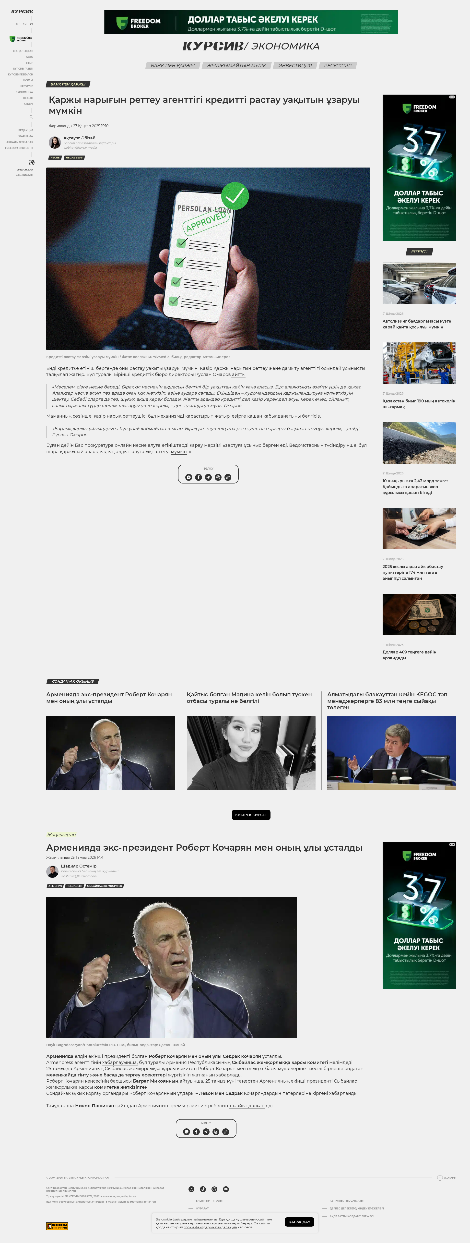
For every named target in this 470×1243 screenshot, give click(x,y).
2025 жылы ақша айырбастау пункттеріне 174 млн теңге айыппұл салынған (413, 572)
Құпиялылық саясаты (347, 1200)
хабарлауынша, (120, 1062)
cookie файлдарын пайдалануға (210, 1227)
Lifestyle (26, 86)
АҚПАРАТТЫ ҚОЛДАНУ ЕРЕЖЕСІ (352, 1216)
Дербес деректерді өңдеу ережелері (357, 1208)
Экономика (24, 92)
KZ (31, 24)
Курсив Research (20, 74)
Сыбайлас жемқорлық (104, 886)
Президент (74, 886)
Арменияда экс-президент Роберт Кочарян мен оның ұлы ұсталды (109, 697)
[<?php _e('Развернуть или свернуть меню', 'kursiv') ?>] (32, 162)
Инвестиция (295, 65)
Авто (29, 57)
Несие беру (74, 157)
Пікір (29, 62)
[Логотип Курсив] (22, 11)
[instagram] (191, 1189)
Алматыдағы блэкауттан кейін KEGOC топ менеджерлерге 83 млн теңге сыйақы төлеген (387, 701)
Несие (55, 157)
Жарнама (25, 136)
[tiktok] (203, 1189)
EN (24, 24)
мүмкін (179, 451)
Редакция (25, 130)
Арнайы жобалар (19, 142)
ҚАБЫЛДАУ (299, 1222)
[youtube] (226, 1189)
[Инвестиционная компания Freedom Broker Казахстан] (21, 39)
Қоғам (28, 80)
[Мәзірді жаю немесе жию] (31, 117)
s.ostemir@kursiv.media (78, 876)
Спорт (28, 104)
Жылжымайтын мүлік (237, 65)
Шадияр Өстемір (78, 866)
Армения (55, 886)
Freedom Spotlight (19, 148)
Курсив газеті (23, 68)
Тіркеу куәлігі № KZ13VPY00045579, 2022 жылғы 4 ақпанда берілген (91, 1196)
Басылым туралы (209, 1200)
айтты (238, 374)
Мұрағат (202, 1208)
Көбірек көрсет (251, 815)
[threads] (214, 1189)
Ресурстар (338, 65)
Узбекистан (24, 175)
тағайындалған (247, 1106)
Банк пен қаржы (173, 65)
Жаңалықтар (23, 51)
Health (28, 98)
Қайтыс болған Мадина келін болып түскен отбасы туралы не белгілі (249, 697)
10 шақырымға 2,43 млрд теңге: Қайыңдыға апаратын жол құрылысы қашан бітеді (415, 487)
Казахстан (25, 169)
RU (18, 24)
